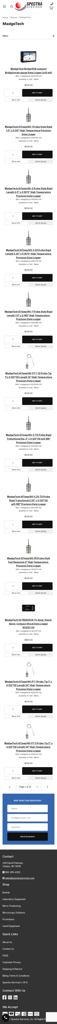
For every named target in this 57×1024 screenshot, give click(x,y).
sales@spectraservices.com (19, 878)
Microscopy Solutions (14, 912)
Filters (5, 36)
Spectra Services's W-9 (15, 982)
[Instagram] (10, 997)
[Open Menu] (4, 6)
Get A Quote (40, 100)
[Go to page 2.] (47, 787)
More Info (16, 100)
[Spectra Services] (28, 6)
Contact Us (8, 948)
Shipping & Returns (12, 969)
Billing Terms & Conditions (16, 975)
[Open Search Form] (12, 6)
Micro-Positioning (12, 906)
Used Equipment (11, 926)
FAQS (5, 955)
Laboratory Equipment (14, 899)
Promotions (8, 919)
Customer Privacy (12, 962)
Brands (6, 892)
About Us (7, 942)
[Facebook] (4, 997)
